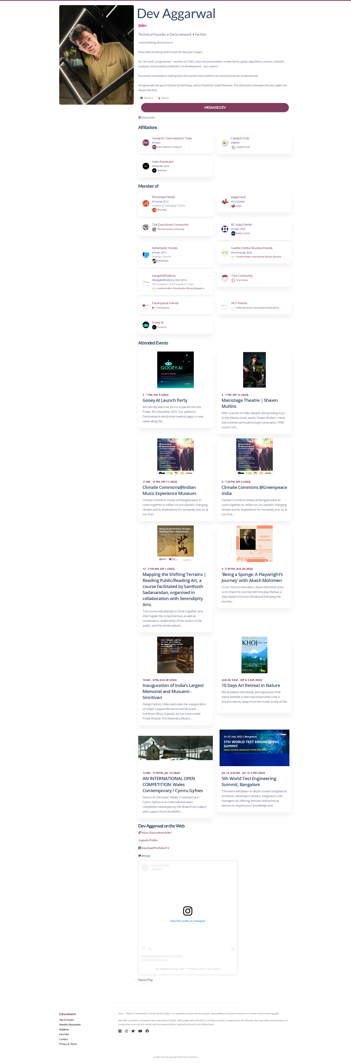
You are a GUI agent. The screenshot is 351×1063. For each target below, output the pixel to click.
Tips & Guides (66, 1019)
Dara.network (67, 1014)
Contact (63, 1039)
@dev (142, 25)
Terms (73, 1043)
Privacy (63, 1043)
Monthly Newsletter (70, 1024)
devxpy (145, 855)
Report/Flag (145, 979)
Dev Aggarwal (162, 968)
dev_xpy (179, 968)
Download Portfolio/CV (155, 848)
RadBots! (64, 1029)
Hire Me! (64, 1034)
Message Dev (215, 107)
